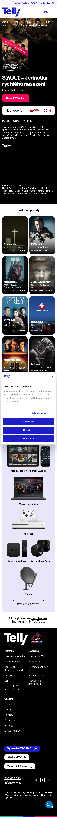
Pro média (9, 720)
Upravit (27, 430)
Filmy (37, 22)
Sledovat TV (14, 757)
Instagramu (20, 621)
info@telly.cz (12, 782)
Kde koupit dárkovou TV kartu (14, 668)
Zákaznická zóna (22, 2)
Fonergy (8, 725)
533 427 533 (12, 778)
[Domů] (11, 12)
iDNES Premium (12, 730)
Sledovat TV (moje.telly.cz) (11, 688)
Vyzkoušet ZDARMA (19, 748)
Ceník (7, 680)
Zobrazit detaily (40, 413)
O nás (7, 704)
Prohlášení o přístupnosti (35, 682)
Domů (5, 22)
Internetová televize (14, 656)
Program (27, 22)
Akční (4, 25)
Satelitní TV (34, 661)
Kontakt (34, 2)
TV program (10, 675)
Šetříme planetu (36, 675)
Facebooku (39, 618)
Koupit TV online (15, 98)
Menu (46, 12)
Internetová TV (36, 656)
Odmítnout (28, 438)
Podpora (33, 651)
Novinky (8, 714)
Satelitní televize (12, 661)
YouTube (38, 621)
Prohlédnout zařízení (28, 604)
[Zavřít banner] (53, 376)
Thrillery (47, 22)
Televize (15, 22)
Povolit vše (28, 421)
